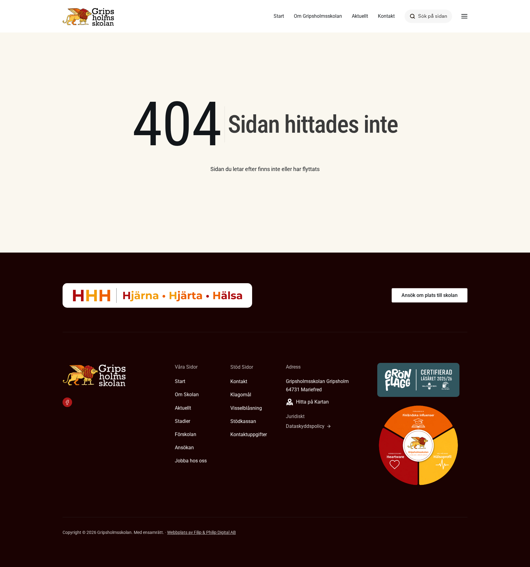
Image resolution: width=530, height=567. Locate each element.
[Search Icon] (428, 16)
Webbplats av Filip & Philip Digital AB (201, 532)
